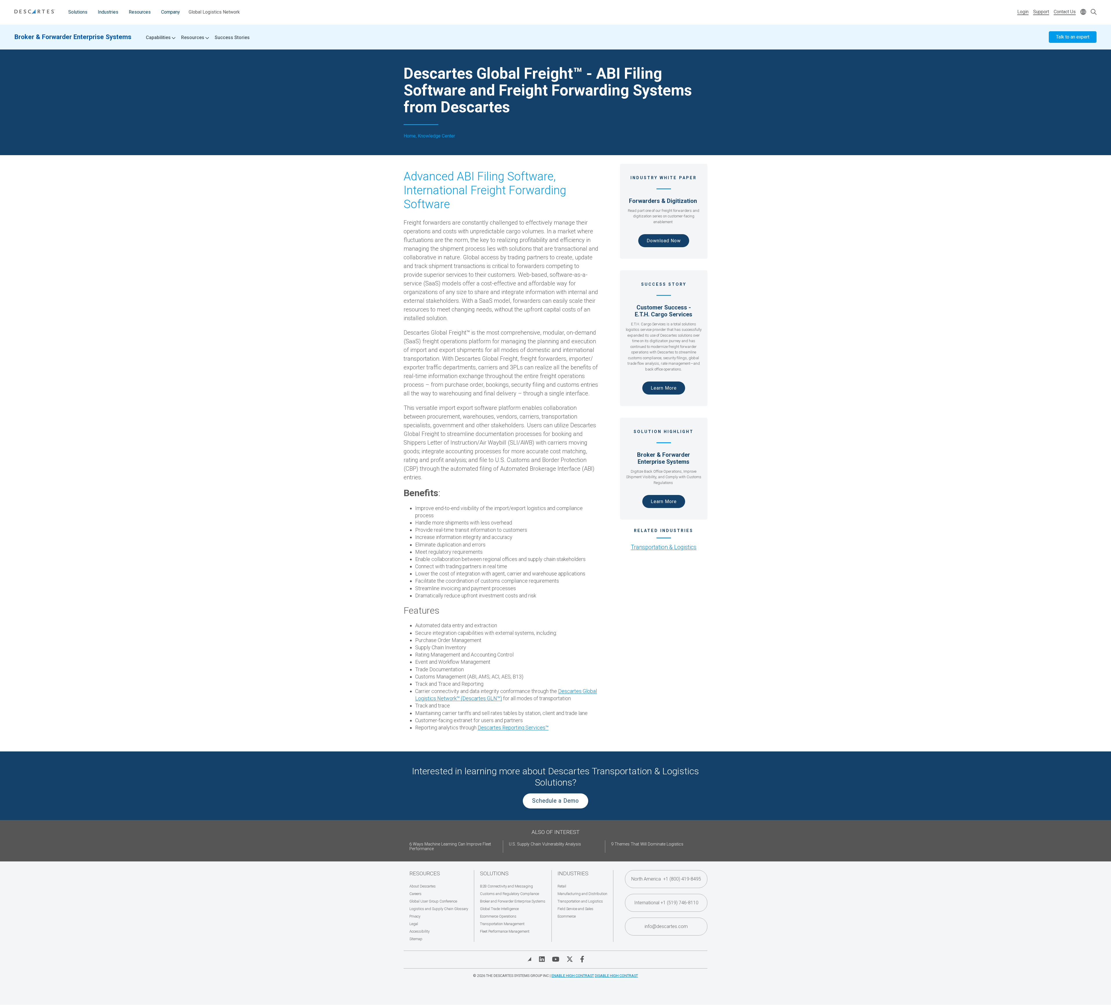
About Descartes (422, 886)
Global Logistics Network (214, 12)
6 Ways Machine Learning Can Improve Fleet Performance (450, 846)
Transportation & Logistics (663, 547)
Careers (415, 894)
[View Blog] (529, 959)
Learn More (664, 388)
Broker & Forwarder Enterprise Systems (72, 37)
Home (410, 136)
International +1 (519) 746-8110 (666, 902)
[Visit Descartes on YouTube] (555, 959)
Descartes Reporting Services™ (513, 728)
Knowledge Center (436, 136)
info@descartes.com (666, 926)
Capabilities (159, 37)
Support (1041, 11)
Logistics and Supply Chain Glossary (438, 909)
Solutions (77, 12)
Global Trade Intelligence (499, 909)
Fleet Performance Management (504, 931)
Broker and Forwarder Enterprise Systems (512, 901)
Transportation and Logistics (580, 901)
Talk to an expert (1072, 37)
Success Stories (232, 37)
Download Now (664, 240)
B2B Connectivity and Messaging (506, 886)
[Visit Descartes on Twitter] (569, 959)
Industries (108, 12)
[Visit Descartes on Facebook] (582, 959)
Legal (413, 924)
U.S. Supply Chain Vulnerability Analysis (545, 844)
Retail (562, 886)
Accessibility (419, 931)
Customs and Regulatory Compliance (509, 894)
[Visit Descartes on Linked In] (542, 959)
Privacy (414, 916)
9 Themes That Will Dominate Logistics (647, 844)
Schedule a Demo (555, 800)
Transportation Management (502, 924)
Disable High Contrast (616, 975)
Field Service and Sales (575, 909)
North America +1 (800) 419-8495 (666, 879)
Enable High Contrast (572, 975)
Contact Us (1065, 11)
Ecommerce (567, 916)
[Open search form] (1094, 12)
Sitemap (415, 939)
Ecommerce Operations (498, 916)
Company (170, 12)
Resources (140, 12)
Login (1023, 11)
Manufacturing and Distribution (582, 894)
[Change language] (1083, 12)
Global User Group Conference (433, 901)
